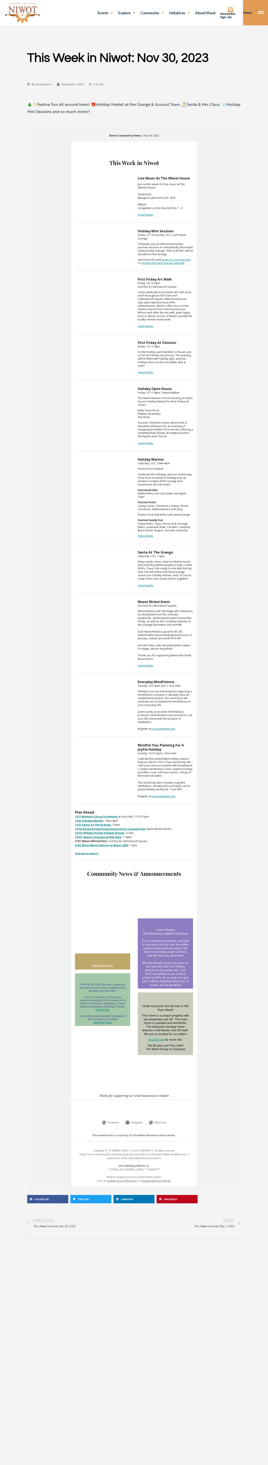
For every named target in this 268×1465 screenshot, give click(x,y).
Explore (124, 12)
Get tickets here (102, 965)
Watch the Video (102, 1022)
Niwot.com (160, 1122)
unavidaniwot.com (163, 729)
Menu (247, 12)
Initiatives (177, 12)
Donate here (102, 1009)
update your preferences (122, 1181)
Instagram (136, 1122)
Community (149, 12)
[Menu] (263, 12)
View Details (145, 215)
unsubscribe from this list (156, 1181)
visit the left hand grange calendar (163, 263)
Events (103, 12)
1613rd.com (156, 1039)
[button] (47, 1199)
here (187, 259)
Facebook (113, 1122)
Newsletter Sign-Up (228, 15)
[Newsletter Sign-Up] (230, 9)
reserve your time (173, 259)
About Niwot (205, 12)
